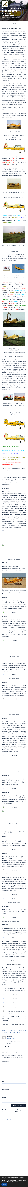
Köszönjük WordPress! (7, 1119)
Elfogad (4, 1184)
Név (3, 1082)
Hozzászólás (6, 1061)
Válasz (8, 1046)
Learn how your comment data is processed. (13, 1111)
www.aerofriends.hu (15, 964)
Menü (14, 23)
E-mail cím (5, 1089)
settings (16, 1181)
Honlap (4, 1097)
